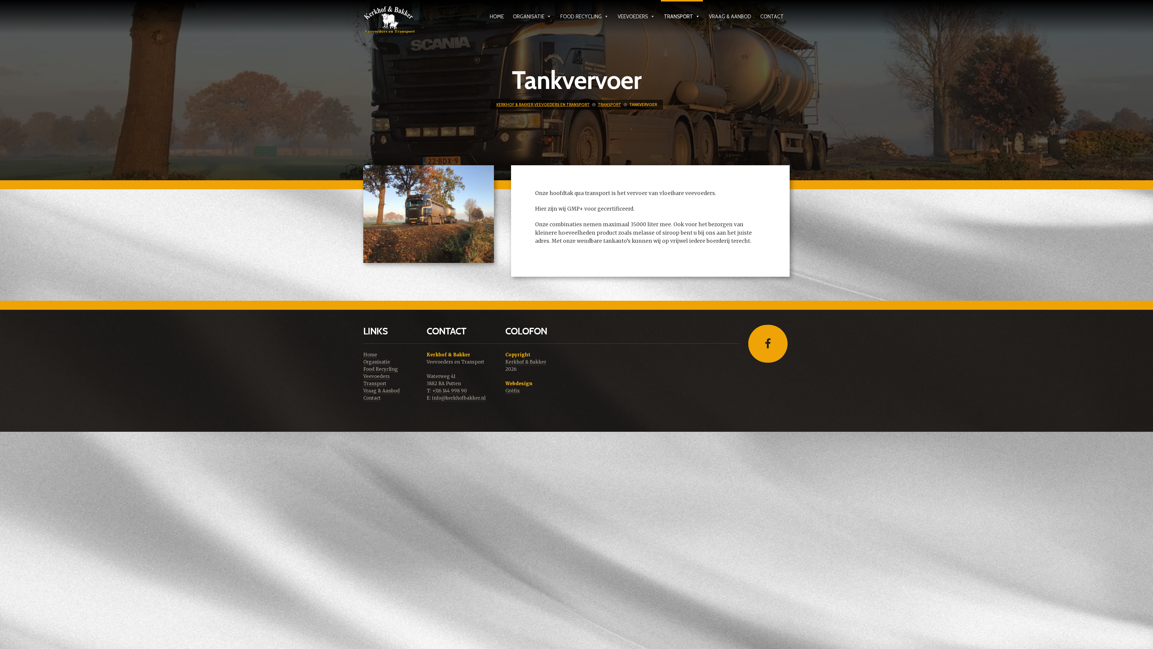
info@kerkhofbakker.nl (459, 398)
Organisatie (528, 16)
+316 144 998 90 (449, 391)
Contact (772, 16)
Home (497, 16)
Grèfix (512, 391)
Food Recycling (581, 16)
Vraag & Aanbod (730, 16)
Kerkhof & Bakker (525, 362)
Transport (678, 16)
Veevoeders (633, 16)
